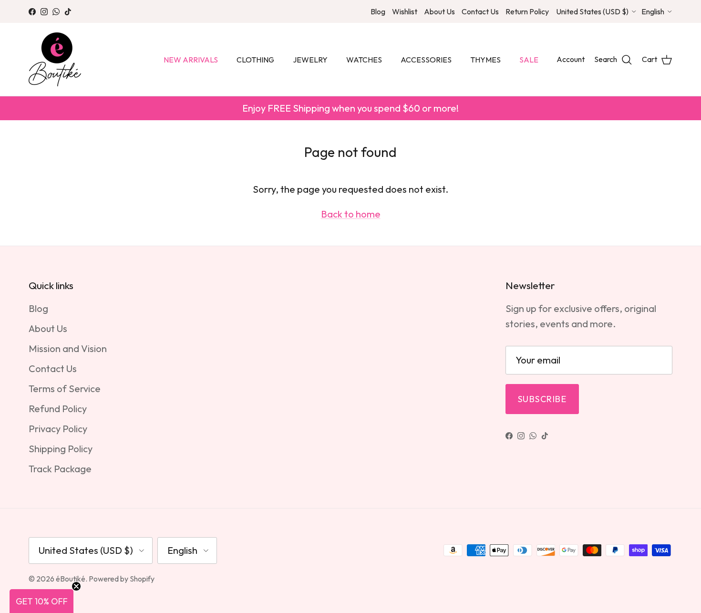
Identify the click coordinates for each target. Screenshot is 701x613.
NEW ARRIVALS (191, 59)
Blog (378, 11)
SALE (528, 59)
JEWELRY (310, 59)
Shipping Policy (61, 449)
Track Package (60, 469)
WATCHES (364, 59)
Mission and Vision (68, 348)
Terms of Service (65, 389)
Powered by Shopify (122, 578)
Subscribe (542, 399)
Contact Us (480, 11)
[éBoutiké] (55, 59)
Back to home (351, 214)
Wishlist (404, 11)
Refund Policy (58, 409)
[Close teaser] (76, 586)
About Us (439, 11)
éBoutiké (70, 578)
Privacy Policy (58, 429)
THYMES (485, 59)
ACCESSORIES (426, 59)
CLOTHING (255, 59)
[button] (41, 601)
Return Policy (527, 11)
